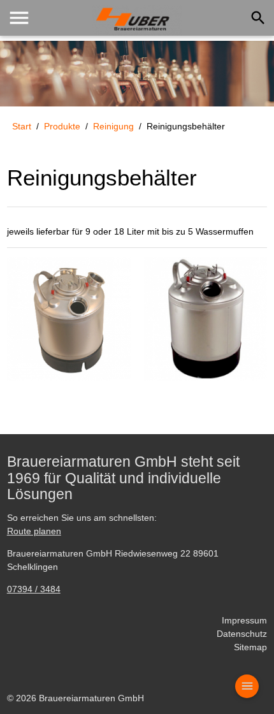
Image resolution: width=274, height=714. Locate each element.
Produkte (62, 126)
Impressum (244, 620)
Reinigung (113, 126)
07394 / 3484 (34, 589)
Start (21, 126)
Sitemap (250, 647)
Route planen (34, 531)
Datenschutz (242, 634)
